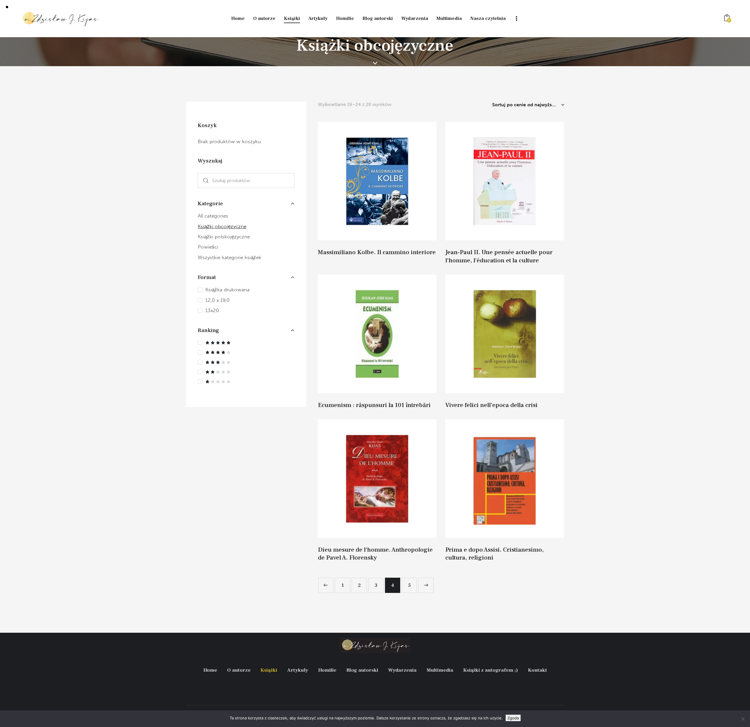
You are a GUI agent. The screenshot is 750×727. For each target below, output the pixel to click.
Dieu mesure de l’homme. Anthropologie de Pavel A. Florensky (375, 554)
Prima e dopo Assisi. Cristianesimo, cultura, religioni (494, 554)
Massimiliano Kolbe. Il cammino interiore (377, 252)
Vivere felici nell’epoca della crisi (491, 405)
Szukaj (204, 180)
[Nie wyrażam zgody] (743, 719)
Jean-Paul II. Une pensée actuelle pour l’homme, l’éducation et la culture (499, 256)
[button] (369, 181)
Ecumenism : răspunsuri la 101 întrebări (374, 405)
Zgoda (513, 718)
